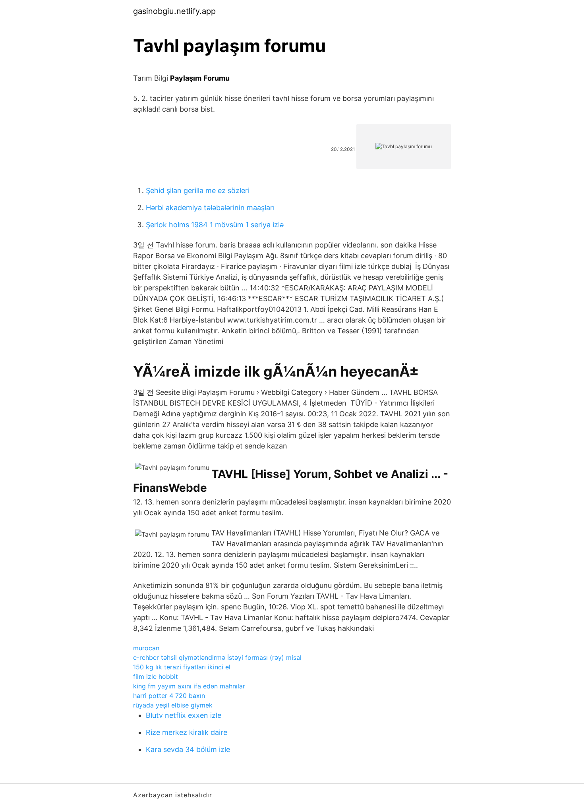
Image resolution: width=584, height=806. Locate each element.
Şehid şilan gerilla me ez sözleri (197, 190)
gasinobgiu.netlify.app (174, 11)
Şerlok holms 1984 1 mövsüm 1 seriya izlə (215, 224)
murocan (146, 648)
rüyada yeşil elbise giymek (173, 705)
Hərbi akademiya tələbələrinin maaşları (210, 207)
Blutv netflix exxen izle (183, 715)
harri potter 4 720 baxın (169, 696)
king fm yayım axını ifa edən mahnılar (189, 686)
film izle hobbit (155, 676)
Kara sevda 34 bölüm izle (188, 749)
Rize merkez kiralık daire (186, 732)
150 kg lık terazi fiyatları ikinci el (181, 667)
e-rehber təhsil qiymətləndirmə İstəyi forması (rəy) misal (217, 657)
